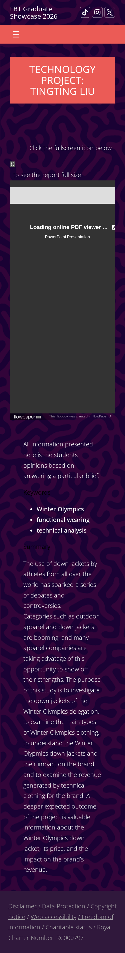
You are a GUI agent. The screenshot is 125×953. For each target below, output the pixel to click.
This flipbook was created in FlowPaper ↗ (80, 416)
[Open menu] (16, 34)
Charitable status (69, 927)
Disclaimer (22, 906)
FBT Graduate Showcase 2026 (33, 12)
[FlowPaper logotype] (27, 417)
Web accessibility (53, 917)
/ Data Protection (61, 906)
